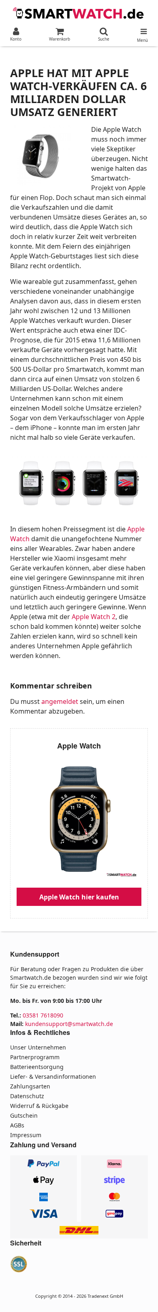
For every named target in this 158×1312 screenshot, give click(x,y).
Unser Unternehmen (38, 1047)
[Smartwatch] (79, 12)
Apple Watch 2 (93, 616)
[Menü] (142, 29)
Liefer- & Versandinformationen (53, 1076)
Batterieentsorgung (37, 1067)
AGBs (17, 1125)
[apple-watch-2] (79, 483)
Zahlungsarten (30, 1086)
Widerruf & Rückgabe (39, 1106)
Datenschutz (27, 1096)
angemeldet (59, 701)
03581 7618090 (43, 1015)
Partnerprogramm (35, 1057)
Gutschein (24, 1115)
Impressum (25, 1135)
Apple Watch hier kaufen (79, 897)
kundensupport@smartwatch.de (69, 1024)
